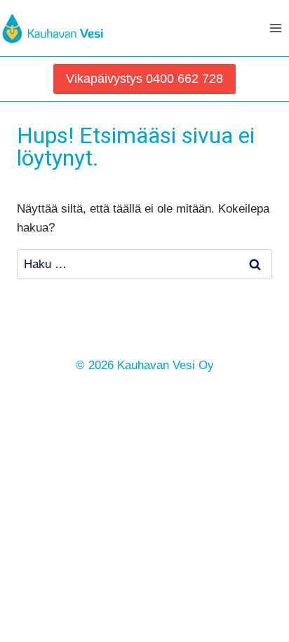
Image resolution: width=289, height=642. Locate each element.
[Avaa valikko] (276, 28)
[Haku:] (144, 264)
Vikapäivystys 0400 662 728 (144, 79)
